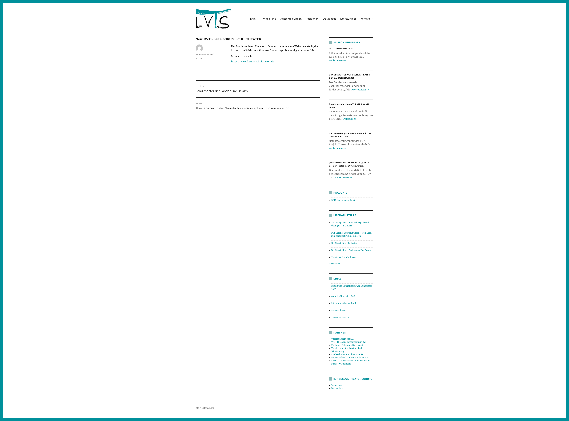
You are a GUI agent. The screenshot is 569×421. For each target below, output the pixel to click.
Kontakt (365, 18)
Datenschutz (337, 388)
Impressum (336, 385)
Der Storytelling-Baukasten (344, 243)
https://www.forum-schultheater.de (252, 61)
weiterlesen (334, 263)
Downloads (329, 18)
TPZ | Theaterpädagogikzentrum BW (348, 342)
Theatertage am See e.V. (342, 339)
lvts (197, 408)
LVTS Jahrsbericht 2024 (341, 48)
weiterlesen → (337, 60)
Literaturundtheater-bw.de (344, 303)
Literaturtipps (348, 18)
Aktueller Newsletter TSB (343, 296)
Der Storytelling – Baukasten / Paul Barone (351, 250)
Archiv (199, 58)
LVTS (253, 18)
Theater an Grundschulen (343, 257)
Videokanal (269, 18)
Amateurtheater (338, 310)
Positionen (312, 18)
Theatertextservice (340, 317)
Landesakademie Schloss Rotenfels (348, 354)
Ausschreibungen (291, 18)
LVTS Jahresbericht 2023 (343, 200)
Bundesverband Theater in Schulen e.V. (349, 357)
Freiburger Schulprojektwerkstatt (347, 345)
